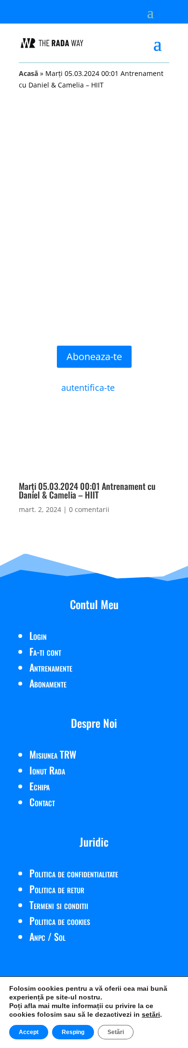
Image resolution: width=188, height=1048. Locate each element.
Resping (73, 1032)
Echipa (39, 786)
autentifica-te (88, 387)
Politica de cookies (59, 920)
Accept (29, 1032)
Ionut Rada (47, 770)
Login (38, 635)
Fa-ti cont (45, 651)
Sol (60, 936)
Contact (42, 802)
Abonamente (48, 683)
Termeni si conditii (58, 905)
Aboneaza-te (94, 356)
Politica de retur (56, 889)
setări (151, 1014)
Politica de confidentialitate (73, 873)
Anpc (37, 936)
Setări (115, 1032)
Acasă (28, 73)
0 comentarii (89, 509)
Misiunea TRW (52, 754)
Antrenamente (50, 667)
